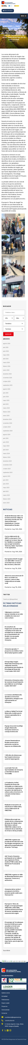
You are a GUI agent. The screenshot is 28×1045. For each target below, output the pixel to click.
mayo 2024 (6, 446)
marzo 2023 (6, 495)
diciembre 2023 (7, 461)
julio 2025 (5, 393)
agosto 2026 (6, 343)
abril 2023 (5, 491)
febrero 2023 (6, 499)
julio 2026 (5, 347)
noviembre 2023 (7, 465)
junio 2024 (6, 442)
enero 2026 (6, 370)
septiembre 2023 (7, 472)
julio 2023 (5, 480)
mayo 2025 (6, 400)
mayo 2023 (6, 487)
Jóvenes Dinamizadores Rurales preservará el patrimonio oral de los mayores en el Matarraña (13, 743)
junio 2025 (6, 396)
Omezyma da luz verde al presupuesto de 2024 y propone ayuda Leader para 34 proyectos (13, 892)
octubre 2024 (6, 427)
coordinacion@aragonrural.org (13, 1017)
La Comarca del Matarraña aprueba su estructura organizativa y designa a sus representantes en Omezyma (14, 698)
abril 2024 (5, 449)
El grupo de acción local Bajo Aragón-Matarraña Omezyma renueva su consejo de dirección (14, 728)
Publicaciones (5, 999)
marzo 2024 (6, 453)
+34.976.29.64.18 (9, 1020)
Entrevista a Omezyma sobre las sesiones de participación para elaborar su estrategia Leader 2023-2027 (14, 683)
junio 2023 (6, 484)
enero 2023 (6, 503)
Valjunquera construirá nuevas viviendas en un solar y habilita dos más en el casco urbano (14, 615)
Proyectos (4, 1006)
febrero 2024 (6, 457)
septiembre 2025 (7, 385)
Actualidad (4, 996)
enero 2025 (6, 415)
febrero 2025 (6, 412)
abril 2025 (5, 404)
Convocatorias (5, 1010)
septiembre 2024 (7, 431)
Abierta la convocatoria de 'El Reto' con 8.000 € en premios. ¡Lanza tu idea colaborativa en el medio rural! (14, 579)
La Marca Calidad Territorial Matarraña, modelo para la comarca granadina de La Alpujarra (13, 714)
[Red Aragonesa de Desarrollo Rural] (9, 3)
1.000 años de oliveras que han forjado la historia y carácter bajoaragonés (13, 757)
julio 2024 (5, 438)
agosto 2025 (6, 389)
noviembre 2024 (7, 423)
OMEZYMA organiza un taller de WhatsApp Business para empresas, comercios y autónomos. (14, 877)
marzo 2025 (6, 408)
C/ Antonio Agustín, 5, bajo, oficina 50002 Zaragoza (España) (14, 1025)
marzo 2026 (6, 362)
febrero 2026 (6, 366)
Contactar (4, 1013)
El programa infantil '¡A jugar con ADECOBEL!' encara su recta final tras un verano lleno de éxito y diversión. (14, 561)
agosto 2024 (6, 434)
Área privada (8, 10)
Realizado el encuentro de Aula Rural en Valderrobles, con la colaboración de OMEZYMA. (13, 807)
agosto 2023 (6, 476)
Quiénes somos (6, 993)
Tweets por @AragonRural (10, 599)
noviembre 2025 (7, 377)
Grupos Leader (5, 1003)
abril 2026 (5, 358)
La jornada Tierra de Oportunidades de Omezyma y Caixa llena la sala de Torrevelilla (14, 770)
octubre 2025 (6, 381)
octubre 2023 (6, 468)
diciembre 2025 (7, 374)
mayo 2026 (6, 355)
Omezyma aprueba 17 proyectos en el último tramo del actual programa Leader (14, 651)
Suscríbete (6, 950)
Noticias (7, 509)
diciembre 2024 (7, 419)
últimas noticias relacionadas (12, 604)
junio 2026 (6, 351)
